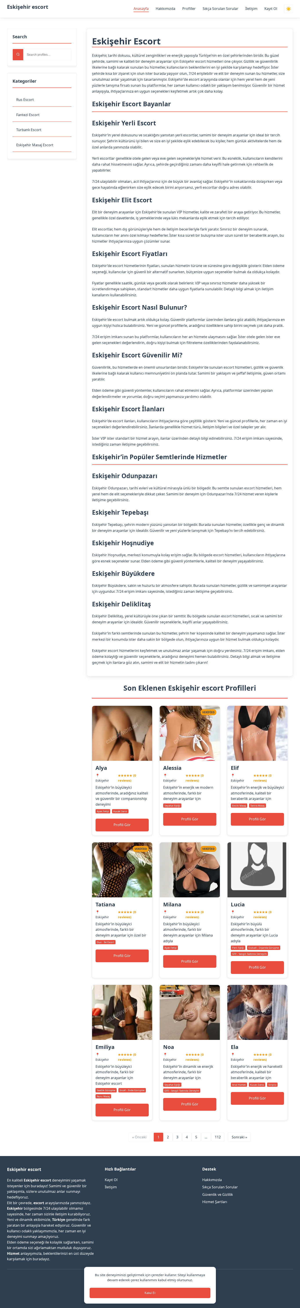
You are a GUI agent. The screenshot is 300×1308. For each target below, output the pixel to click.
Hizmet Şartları (214, 1201)
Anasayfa (141, 8)
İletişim (251, 8)
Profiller (189, 8)
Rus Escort (25, 99)
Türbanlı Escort (28, 129)
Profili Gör (122, 824)
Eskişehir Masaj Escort (34, 145)
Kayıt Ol (270, 8)
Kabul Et (150, 1293)
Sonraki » (239, 1137)
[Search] (18, 54)
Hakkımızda (165, 8)
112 (218, 1137)
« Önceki (139, 1137)
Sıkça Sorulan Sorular (220, 8)
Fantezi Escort (28, 114)
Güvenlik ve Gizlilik (217, 1194)
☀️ (288, 9)
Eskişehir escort (27, 6)
